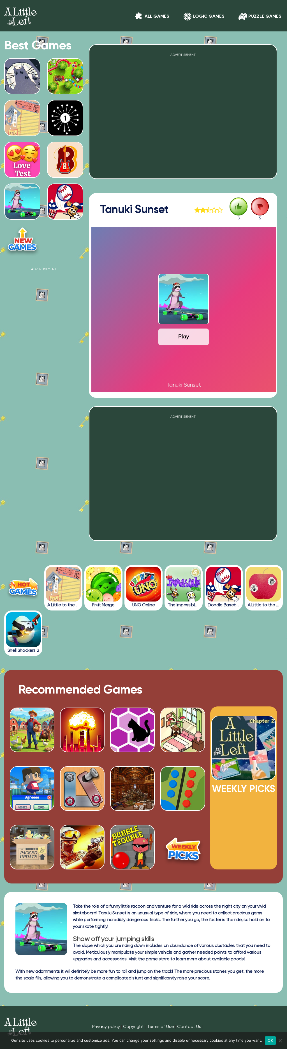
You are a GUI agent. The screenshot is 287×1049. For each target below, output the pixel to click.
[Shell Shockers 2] (23, 629)
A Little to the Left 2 (244, 778)
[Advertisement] (43, 306)
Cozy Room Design (183, 750)
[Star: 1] (197, 210)
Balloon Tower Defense (65, 90)
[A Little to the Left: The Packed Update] (32, 867)
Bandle (65, 175)
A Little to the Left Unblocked (22, 90)
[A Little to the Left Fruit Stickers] (264, 584)
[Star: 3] (208, 210)
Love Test (22, 175)
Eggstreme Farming (32, 750)
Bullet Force (82, 859)
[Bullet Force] (82, 867)
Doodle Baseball (65, 217)
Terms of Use (160, 1027)
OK (270, 1040)
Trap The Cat (133, 750)
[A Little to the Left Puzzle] (63, 584)
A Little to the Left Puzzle (22, 132)
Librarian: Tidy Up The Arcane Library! (132, 807)
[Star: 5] (220, 210)
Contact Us (189, 1027)
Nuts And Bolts (82, 809)
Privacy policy (106, 1027)
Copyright (133, 1027)
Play (183, 337)
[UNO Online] (143, 584)
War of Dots (183, 809)
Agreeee (32, 809)
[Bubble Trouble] (132, 867)
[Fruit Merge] (103, 584)
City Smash (82, 750)
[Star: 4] (214, 210)
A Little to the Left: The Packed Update (32, 857)
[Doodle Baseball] (223, 584)
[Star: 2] (203, 210)
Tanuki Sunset (22, 217)
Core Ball (65, 134)
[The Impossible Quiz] (183, 584)
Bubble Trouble (132, 859)
